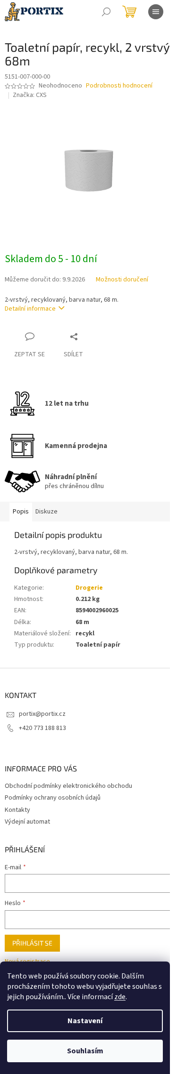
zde (120, 997)
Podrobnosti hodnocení (119, 85)
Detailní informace (30, 308)
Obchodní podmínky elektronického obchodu (68, 786)
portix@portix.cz (42, 714)
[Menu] (155, 11)
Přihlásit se (32, 943)
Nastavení (84, 1021)
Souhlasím (85, 1051)
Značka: (30, 95)
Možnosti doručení (122, 279)
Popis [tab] (21, 511)
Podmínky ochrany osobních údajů (53, 797)
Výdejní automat (27, 821)
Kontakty (17, 810)
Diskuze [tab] (46, 511)
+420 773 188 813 (42, 728)
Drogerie (89, 588)
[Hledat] (106, 11)
